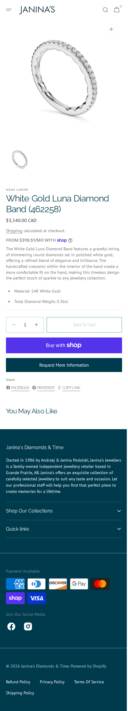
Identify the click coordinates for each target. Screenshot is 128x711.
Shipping (14, 230)
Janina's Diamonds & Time (45, 671)
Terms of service (89, 687)
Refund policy (18, 687)
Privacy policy (52, 687)
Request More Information (62, 371)
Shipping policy (20, 698)
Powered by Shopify (88, 671)
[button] (8, 9)
